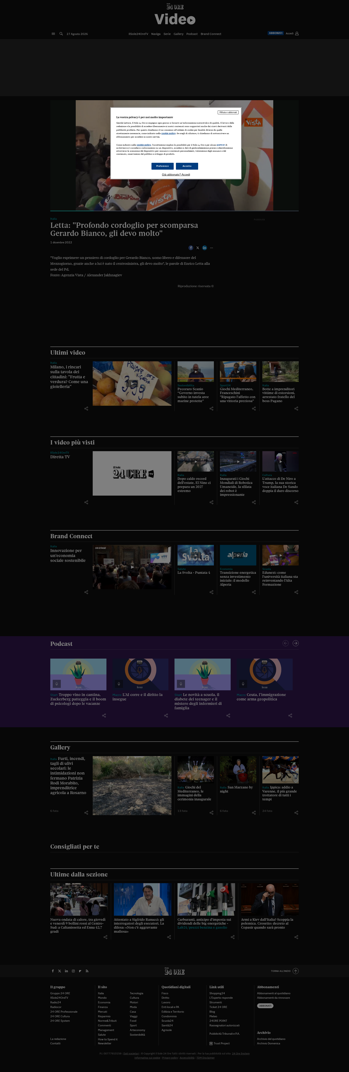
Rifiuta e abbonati (228, 112)
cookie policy (168, 133)
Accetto (187, 166)
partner (221, 145)
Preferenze (162, 166)
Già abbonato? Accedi (176, 174)
